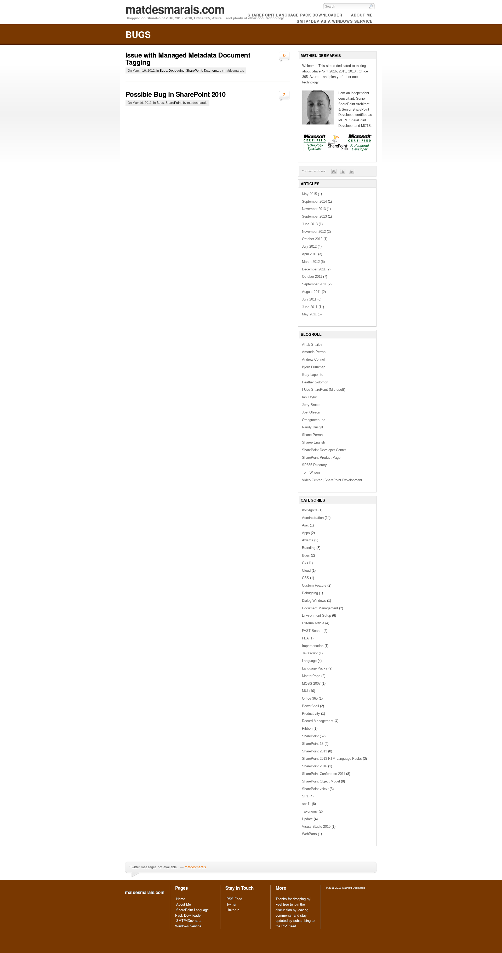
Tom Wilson (311, 472)
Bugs (163, 70)
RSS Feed (234, 899)
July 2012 (309, 246)
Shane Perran (312, 435)
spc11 (306, 804)
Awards (307, 540)
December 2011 (314, 269)
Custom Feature (314, 585)
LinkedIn (232, 910)
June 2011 (309, 307)
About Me (183, 904)
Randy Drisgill (312, 427)
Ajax (305, 525)
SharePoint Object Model (321, 781)
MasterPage (311, 676)
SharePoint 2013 (314, 751)
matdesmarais (195, 867)
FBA (305, 638)
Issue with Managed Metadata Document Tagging (188, 58)
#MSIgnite (309, 510)
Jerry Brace (311, 405)
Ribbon (307, 728)
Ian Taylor (309, 397)
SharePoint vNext (315, 789)
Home (180, 899)
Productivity (311, 714)
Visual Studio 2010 (316, 827)
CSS (305, 578)
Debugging (177, 70)
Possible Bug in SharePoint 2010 (176, 94)
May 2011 (309, 314)
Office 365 (310, 698)
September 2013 (314, 216)
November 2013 (314, 209)
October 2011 (312, 277)
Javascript (310, 653)
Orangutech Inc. (314, 420)
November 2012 (314, 232)
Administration (313, 518)
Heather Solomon (315, 382)
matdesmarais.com (175, 9)
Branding (308, 548)
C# (304, 563)
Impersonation (312, 646)
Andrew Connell (314, 359)
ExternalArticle (313, 623)
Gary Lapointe (312, 375)
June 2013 (310, 224)
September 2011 (314, 284)
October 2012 (312, 239)
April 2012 (309, 254)
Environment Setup (316, 615)
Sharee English (313, 442)
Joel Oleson (311, 412)
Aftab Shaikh (312, 345)
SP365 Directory (314, 465)
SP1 (305, 796)
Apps (306, 533)
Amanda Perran (314, 352)
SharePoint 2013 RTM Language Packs (332, 759)
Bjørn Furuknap (313, 367)
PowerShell (310, 706)
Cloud (306, 570)
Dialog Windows (314, 601)
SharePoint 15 (312, 744)
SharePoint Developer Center (324, 450)
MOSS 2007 (311, 683)
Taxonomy (211, 70)
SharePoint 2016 (314, 766)
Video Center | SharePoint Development (332, 480)
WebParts (309, 834)
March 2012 (311, 262)
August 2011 (311, 292)
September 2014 (314, 201)
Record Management (317, 721)
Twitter (231, 904)
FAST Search (312, 631)
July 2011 (309, 299)
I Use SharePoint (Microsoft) (323, 390)
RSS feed (288, 926)
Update (307, 819)
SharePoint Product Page (321, 458)
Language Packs (314, 668)
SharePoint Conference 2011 (323, 774)
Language (309, 661)
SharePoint (194, 70)
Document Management (320, 608)
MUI (305, 691)
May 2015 (309, 194)
